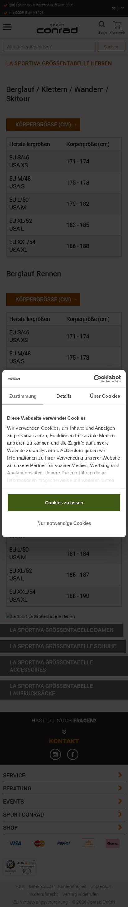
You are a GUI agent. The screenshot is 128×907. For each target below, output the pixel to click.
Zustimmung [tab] (23, 396)
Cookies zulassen (64, 502)
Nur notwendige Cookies (64, 522)
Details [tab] (64, 396)
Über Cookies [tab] (105, 396)
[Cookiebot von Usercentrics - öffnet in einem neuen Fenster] (93, 379)
